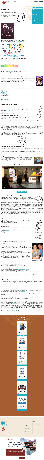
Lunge (3, 98)
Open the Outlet (4, 99)
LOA (8, 148)
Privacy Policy (35, 431)
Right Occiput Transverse (26, 106)
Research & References (22, 291)
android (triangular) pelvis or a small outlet (23, 269)
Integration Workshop (26, 425)
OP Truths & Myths (34, 20)
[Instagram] (4, 425)
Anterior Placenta (34, 21)
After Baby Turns (34, 14)
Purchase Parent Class (22, 191)
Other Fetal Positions (35, 19)
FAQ (34, 433)
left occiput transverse (23, 235)
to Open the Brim (8, 97)
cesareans (22, 132)
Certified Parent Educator (26, 431)
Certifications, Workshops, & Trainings (26, 422)
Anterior (33, 9)
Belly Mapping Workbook (9, 110)
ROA (26, 119)
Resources (14, 423)
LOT (7, 148)
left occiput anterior (16, 235)
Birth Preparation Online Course (16, 426)
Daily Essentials (14, 429)
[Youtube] (6, 425)
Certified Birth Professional (26, 428)
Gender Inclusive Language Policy (37, 430)
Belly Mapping (20, 109)
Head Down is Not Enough (35, 15)
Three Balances (4, 91)
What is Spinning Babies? (36, 424)
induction (10, 221)
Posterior (33, 10)
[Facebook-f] (2, 425)
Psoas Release (4, 93)
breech (15, 303)
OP (16, 116)
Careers (35, 427)
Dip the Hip (3, 92)
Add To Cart (22, 335)
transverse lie (7, 230)
